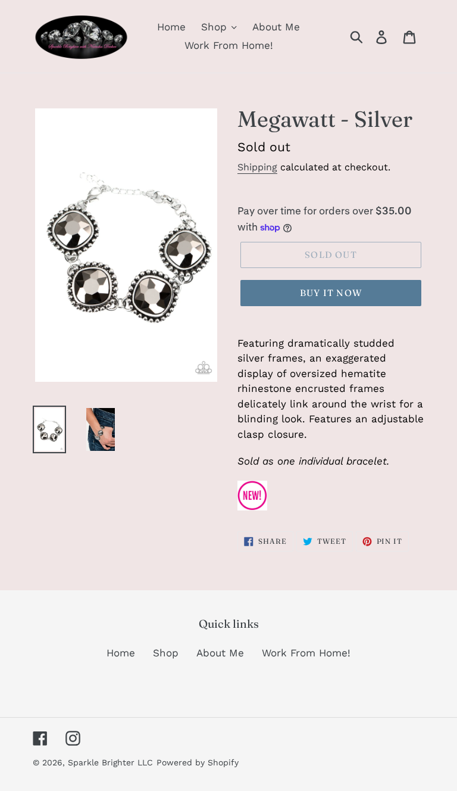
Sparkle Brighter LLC (110, 762)
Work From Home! (306, 653)
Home (121, 653)
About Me (220, 653)
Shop (166, 653)
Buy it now (331, 292)
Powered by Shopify (197, 762)
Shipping (257, 167)
